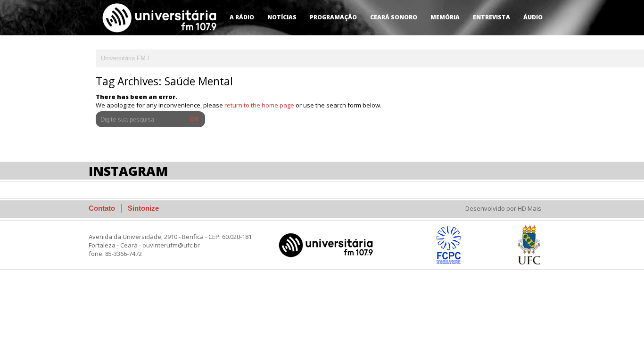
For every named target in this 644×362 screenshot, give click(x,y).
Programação (333, 17)
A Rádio (242, 17)
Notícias (282, 17)
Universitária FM (123, 58)
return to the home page (259, 105)
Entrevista (491, 17)
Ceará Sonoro (393, 17)
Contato (102, 208)
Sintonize (143, 208)
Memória (445, 17)
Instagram (128, 171)
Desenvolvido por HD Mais (503, 208)
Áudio (533, 17)
